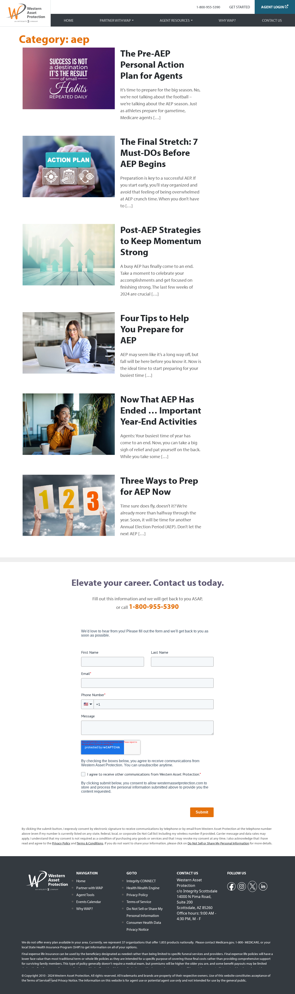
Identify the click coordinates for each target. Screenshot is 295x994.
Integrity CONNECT (141, 881)
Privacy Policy (137, 894)
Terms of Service (139, 901)
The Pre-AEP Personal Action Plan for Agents (152, 64)
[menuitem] (208, 7)
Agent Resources (175, 20)
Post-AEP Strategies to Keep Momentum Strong (160, 240)
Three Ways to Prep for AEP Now (159, 485)
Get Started (239, 7)
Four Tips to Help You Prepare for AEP (154, 329)
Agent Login (272, 7)
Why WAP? (227, 20)
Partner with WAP (115, 20)
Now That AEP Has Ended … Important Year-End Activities (160, 410)
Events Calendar (88, 901)
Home (69, 20)
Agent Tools (85, 894)
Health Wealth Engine (143, 887)
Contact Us (272, 20)
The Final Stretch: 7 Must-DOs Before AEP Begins (159, 152)
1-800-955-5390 (208, 7)
